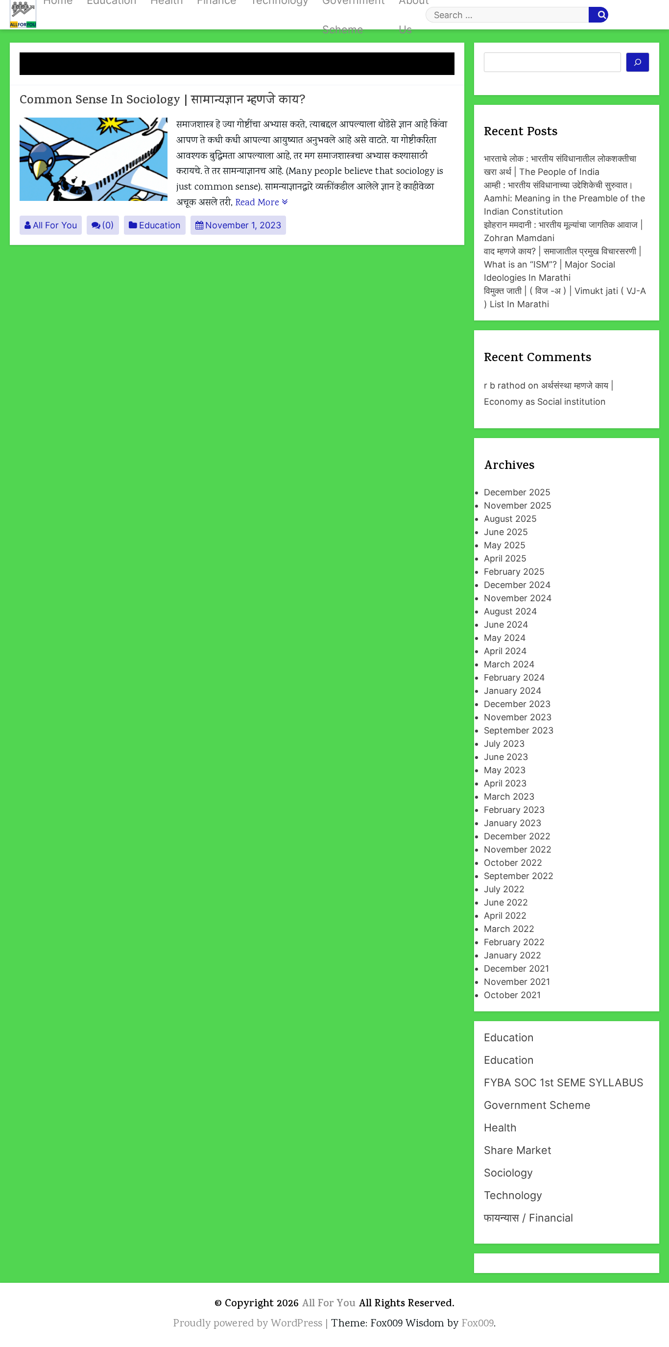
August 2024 (510, 611)
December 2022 (517, 836)
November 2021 (517, 982)
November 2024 (518, 598)
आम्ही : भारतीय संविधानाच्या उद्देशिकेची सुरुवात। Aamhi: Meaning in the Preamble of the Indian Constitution (564, 198)
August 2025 (510, 519)
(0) (108, 225)
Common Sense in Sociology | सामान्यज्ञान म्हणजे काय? (163, 101)
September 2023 (518, 730)
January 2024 (513, 691)
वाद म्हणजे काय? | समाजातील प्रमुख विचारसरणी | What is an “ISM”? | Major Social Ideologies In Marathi (563, 264)
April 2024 (505, 651)
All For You (55, 225)
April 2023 (505, 783)
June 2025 (506, 532)
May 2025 (505, 545)
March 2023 (509, 796)
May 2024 (505, 638)
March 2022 (509, 929)
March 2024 (509, 664)
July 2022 (504, 889)
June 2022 (506, 902)
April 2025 (505, 558)
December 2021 (516, 968)
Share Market (517, 1150)
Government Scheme (537, 1105)
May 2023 (505, 770)
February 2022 (514, 942)
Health (500, 1127)
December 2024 (517, 585)
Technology (513, 1195)
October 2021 (512, 995)
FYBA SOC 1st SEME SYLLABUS (564, 1082)
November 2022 (517, 849)
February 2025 (514, 571)
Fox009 (477, 1324)
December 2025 (517, 492)
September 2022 (518, 876)
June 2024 (506, 624)
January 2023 (512, 823)
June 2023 (506, 757)
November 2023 (517, 717)
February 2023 (514, 810)
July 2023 (504, 743)
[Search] (638, 62)
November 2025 (517, 505)
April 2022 (505, 915)
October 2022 (513, 862)
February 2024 (514, 677)
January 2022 (512, 955)
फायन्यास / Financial (528, 1217)
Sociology (508, 1172)
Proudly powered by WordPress (249, 1324)
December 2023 (517, 704)
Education (160, 225)
